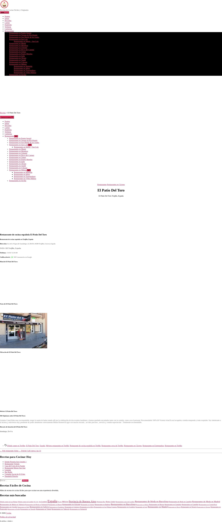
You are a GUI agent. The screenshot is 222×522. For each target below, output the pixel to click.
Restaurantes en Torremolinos (24, 70)
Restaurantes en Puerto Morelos (20, 54)
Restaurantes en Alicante (71, 504)
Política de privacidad (8, 517)
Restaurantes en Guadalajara (56, 507)
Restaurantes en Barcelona (123, 504)
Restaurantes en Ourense (203, 507)
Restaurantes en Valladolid (78, 509)
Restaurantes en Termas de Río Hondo (23, 35)
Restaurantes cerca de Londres (125, 502)
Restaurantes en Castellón (190, 504)
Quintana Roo (101, 502)
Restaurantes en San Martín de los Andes (24, 37)
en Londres (43, 502)
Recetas (3, 113)
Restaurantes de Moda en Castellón (180, 502)
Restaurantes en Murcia (174, 507)
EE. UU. (36, 501)
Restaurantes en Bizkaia (142, 504)
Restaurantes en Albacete (55, 504)
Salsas (7, 19)
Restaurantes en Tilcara (17, 58)
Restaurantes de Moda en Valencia (12, 504)
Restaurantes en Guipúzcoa (72, 507)
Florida (60, 501)
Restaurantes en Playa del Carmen (21, 50)
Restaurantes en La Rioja (87, 507)
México (65, 502)
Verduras (8, 27)
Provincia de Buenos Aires (82, 501)
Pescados (8, 21)
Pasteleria (8, 25)
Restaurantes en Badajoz (102, 504)
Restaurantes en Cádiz (23, 507)
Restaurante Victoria (12, 464)
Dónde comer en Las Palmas (8, 502)
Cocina (8, 513)
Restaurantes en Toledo (43, 509)
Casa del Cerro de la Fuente (15, 466)
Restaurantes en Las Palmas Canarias (105, 507)
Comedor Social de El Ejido (15, 474)
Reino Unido (110, 502)
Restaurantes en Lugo (141, 507)
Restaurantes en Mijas (22, 68)
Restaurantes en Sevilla (17, 75)
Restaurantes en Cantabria (173, 504)
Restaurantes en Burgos (156, 504)
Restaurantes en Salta (17, 56)
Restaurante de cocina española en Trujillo (85, 446)
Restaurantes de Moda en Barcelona (152, 501)
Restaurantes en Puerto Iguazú (20, 33)
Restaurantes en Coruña (8, 507)
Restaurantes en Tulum (17, 52)
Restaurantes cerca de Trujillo (112, 446)
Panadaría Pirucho (11, 476)
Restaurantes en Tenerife (28, 509)
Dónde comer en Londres (26, 502)
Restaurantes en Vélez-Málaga (25, 73)
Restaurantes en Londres (126, 507)
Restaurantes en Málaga (18, 64)
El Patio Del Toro (32, 446)
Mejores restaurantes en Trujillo (57, 446)
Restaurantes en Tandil (17, 60)
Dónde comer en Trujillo (16, 446)
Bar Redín (8, 472)
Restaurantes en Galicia (39, 507)
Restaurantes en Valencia (60, 509)
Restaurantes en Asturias (87, 504)
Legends (8, 470)
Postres (7, 16)
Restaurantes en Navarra (189, 507)
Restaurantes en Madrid (158, 507)
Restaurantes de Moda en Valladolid (36, 504)
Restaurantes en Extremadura (153, 446)
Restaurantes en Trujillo (173, 446)
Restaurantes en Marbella (23, 66)
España (42, 446)
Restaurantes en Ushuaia (18, 62)
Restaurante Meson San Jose (15, 468)
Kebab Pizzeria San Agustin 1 (15, 462)
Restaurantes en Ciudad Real (208, 504)
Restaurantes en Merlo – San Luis (26, 41)
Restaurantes (9, 31)
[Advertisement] (111, 94)
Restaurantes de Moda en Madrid (206, 501)
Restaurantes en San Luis (18, 39)
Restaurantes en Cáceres (116, 185)
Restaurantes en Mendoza (18, 46)
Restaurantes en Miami (17, 43)
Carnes (7, 23)
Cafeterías (8, 29)
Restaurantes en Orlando (18, 48)
